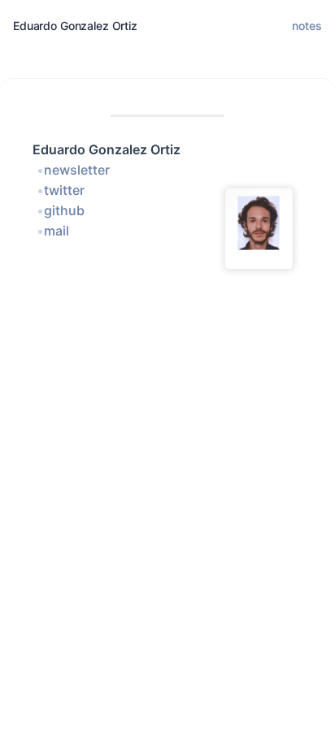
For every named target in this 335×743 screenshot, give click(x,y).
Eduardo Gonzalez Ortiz (75, 25)
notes (307, 25)
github (64, 210)
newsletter (77, 170)
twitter (64, 190)
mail (56, 230)
